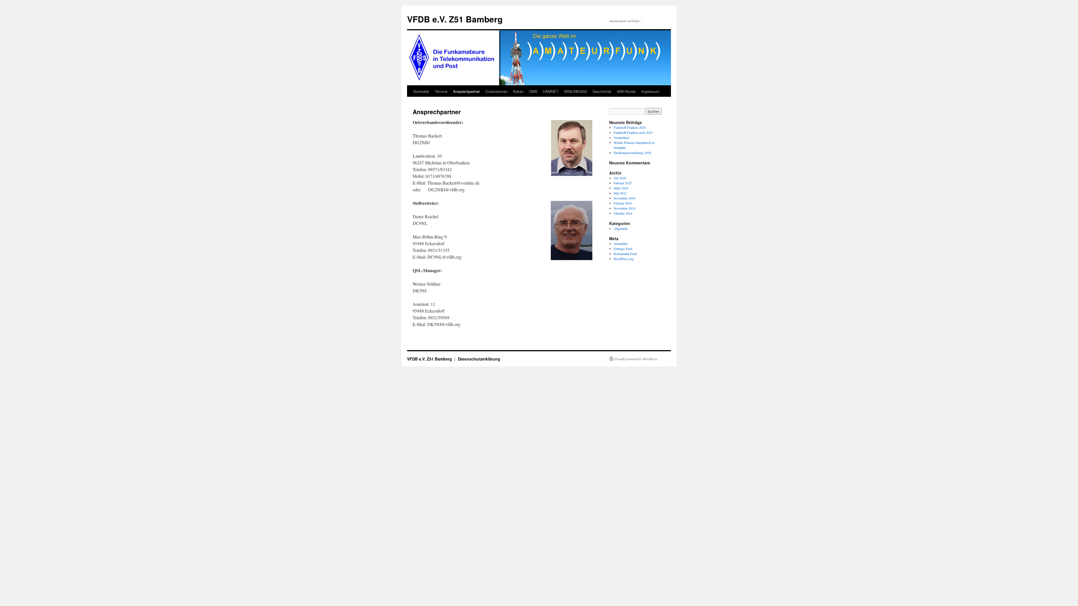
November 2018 (624, 208)
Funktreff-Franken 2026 (630, 127)
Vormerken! (622, 137)
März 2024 (621, 188)
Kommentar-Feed (625, 253)
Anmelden (620, 243)
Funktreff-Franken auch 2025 (633, 132)
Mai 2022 (620, 193)
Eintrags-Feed (623, 248)
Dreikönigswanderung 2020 (632, 152)
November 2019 (624, 198)
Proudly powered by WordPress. (636, 359)
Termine (441, 91)
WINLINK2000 (575, 91)
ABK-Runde (626, 91)
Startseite (421, 91)
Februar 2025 (623, 183)
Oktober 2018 (623, 213)
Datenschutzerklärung (479, 359)
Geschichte (602, 91)
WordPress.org (624, 258)
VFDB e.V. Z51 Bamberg (455, 19)
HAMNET (550, 91)
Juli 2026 (620, 178)
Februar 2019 (623, 203)
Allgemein (620, 228)
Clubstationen (496, 91)
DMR (533, 91)
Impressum (650, 91)
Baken (518, 91)
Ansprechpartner (466, 91)
